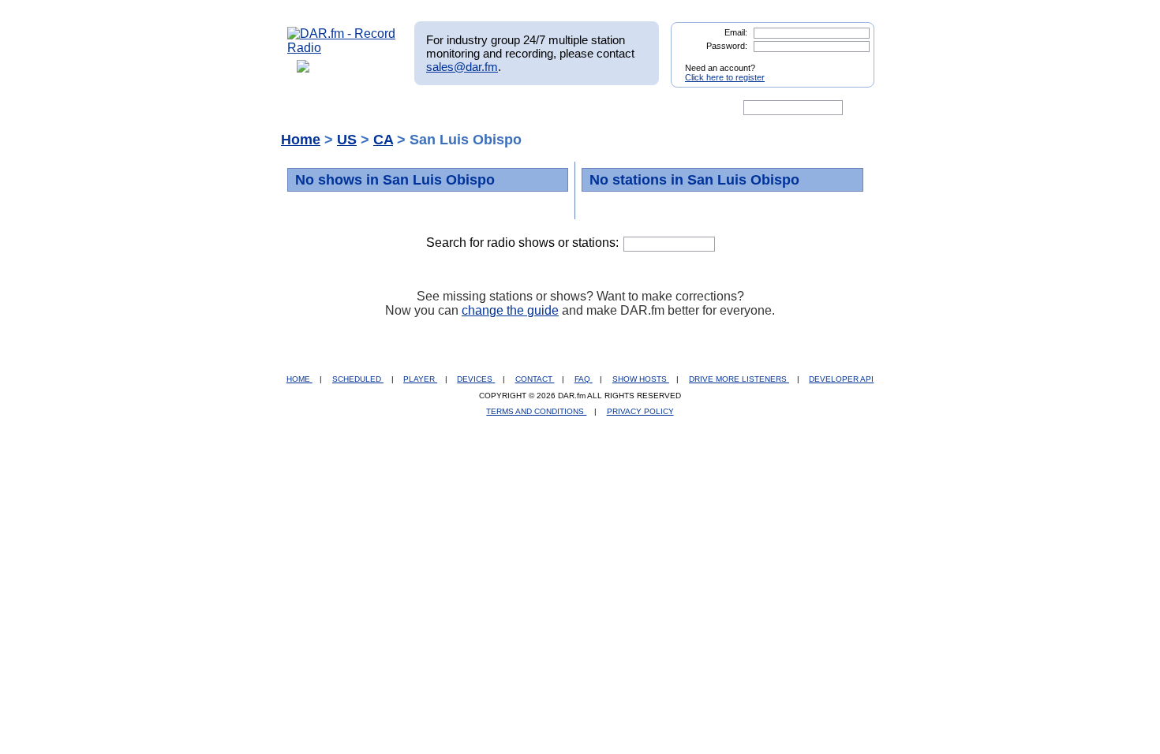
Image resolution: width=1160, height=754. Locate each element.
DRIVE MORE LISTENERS (739, 379)
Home (300, 139)
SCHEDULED (358, 379)
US (347, 139)
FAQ (583, 379)
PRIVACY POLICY (640, 411)
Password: (726, 45)
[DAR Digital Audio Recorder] (314, 108)
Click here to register (725, 77)
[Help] (533, 108)
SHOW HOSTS (640, 379)
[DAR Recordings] (391, 108)
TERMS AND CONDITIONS (536, 411)
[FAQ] (593, 108)
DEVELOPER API (841, 379)
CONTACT (535, 379)
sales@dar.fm (462, 66)
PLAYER (420, 379)
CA (383, 139)
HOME (299, 379)
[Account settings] (656, 108)
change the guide (510, 310)
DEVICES (476, 379)
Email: (735, 32)
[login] (850, 61)
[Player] (468, 108)
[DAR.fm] (341, 47)
